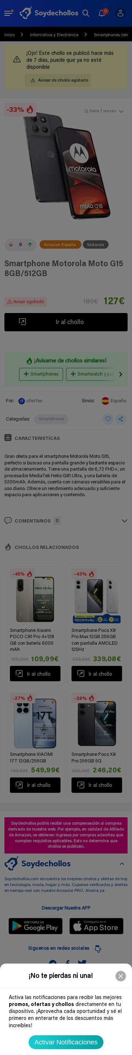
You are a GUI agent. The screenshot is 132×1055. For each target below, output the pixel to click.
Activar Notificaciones (66, 1042)
